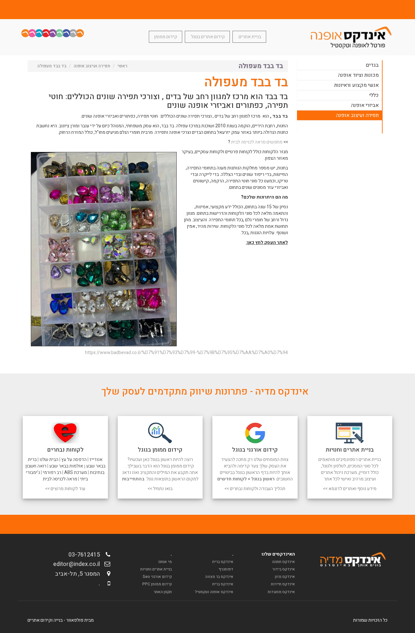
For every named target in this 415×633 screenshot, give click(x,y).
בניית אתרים (249, 36)
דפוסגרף (226, 569)
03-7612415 (86, 554)
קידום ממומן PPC (157, 584)
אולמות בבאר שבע (66, 466)
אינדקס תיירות (283, 584)
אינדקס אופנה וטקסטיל (214, 592)
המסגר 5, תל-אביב (79, 574)
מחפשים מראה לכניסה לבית (256, 142)
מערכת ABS (75, 472)
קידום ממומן (165, 36)
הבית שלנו (49, 459)
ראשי (122, 66)
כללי (374, 95)
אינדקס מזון (285, 577)
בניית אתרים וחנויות (156, 569)
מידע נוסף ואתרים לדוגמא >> (349, 488)
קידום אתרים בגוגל (207, 36)
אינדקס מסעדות (281, 592)
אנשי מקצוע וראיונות (356, 85)
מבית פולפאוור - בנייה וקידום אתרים (61, 620)
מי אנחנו (165, 562)
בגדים (372, 65)
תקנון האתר (163, 592)
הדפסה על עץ (74, 459)
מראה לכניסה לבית (60, 479)
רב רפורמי (52, 472)
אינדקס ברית (222, 562)
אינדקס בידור (283, 569)
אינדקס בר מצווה (219, 577)
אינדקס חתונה (283, 562)
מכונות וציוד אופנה (358, 75)
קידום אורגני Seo (157, 577)
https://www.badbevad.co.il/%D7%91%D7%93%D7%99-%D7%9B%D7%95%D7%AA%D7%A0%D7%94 (186, 352)
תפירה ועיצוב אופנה (357, 115)
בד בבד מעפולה (51, 66)
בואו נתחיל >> (160, 488)
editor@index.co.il (78, 564)
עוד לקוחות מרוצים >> (65, 488)
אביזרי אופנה (365, 105)
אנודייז (95, 459)
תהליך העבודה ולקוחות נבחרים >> (254, 488)
